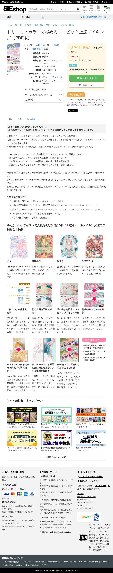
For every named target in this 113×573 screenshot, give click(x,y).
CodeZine (27, 562)
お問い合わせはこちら (89, 481)
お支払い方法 (10, 485)
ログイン (107, 2)
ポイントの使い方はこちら (80, 60)
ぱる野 (56, 45)
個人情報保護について (85, 499)
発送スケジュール (50, 472)
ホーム (9, 25)
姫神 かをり (37, 48)
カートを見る (107, 10)
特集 (43, 17)
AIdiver (19, 565)
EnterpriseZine (53, 562)
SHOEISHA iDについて (85, 508)
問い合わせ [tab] (31, 119)
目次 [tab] (19, 119)
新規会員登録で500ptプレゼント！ (96, 17)
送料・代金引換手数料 (14, 472)
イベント (45, 565)
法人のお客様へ (75, 2)
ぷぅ (26, 45)
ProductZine (8, 565)
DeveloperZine (31, 565)
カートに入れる (88, 78)
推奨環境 (29, 100)
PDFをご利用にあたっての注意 (38, 95)
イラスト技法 (56, 77)
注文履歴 (91, 11)
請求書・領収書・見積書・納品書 (56, 532)
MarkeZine (39, 562)
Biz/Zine (82, 562)
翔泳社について (82, 505)
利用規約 (80, 494)
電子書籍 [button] (26, 17)
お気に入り (84, 11)
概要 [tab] (11, 119)
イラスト (46, 77)
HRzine (104, 562)
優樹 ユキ (40, 45)
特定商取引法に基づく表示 (86, 497)
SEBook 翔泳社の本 (11, 562)
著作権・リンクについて (85, 502)
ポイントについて (87, 472)
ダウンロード (98, 11)
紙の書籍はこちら (86, 85)
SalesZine (93, 562)
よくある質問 (58, 2)
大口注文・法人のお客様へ (91, 476)
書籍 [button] (9, 17)
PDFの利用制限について (36, 89)
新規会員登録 (92, 2)
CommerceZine (69, 562)
